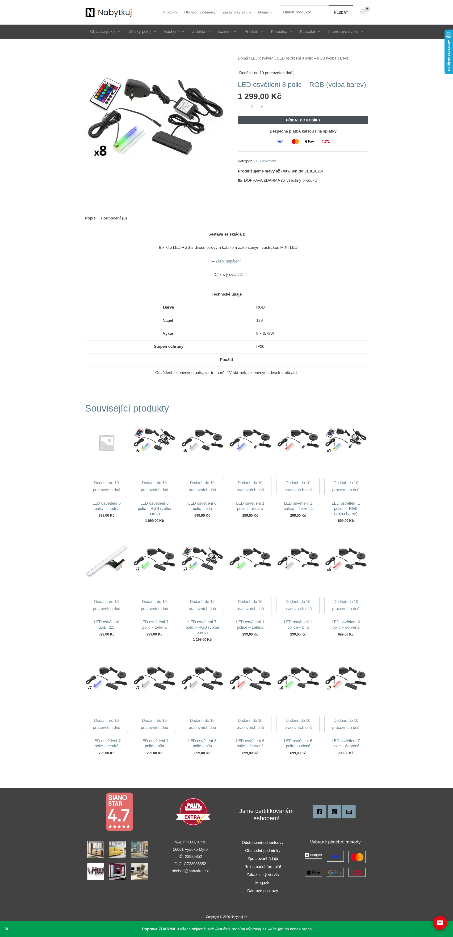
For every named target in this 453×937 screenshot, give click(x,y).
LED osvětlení (262, 58)
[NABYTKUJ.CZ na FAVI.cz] (193, 811)
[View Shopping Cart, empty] (363, 12)
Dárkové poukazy (262, 891)
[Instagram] (334, 811)
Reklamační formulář (262, 866)
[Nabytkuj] (319, 811)
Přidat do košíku (303, 120)
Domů (243, 58)
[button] (118, 31)
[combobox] (304, 12)
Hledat (341, 12)
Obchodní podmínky (263, 850)
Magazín (262, 883)
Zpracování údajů (262, 858)
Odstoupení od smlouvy (263, 842)
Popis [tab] (90, 218)
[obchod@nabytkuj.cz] (349, 811)
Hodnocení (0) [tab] (114, 218)
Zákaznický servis (263, 875)
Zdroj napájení (228, 261)
